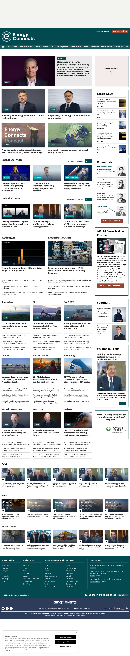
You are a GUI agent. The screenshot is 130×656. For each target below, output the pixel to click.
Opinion (37, 47)
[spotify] (107, 595)
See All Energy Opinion (74, 161)
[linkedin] (97, 595)
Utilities (4, 581)
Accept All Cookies (66, 637)
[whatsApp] (114, 595)
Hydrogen (5, 571)
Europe (25, 576)
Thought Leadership (50, 576)
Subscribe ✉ (123, 595)
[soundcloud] (111, 595)
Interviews (47, 573)
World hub (26, 565)
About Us (69, 565)
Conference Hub (106, 47)
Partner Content (76, 47)
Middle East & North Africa (31, 579)
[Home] (3, 47)
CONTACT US (87, 608)
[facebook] (86, 595)
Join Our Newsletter (120, 31)
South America (27, 584)
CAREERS (48, 608)
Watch (4, 464)
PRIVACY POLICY (56, 608)
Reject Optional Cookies (65, 642)
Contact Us (69, 579)
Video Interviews (49, 581)
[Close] (76, 632)
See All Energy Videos (75, 199)
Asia (24, 571)
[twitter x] (93, 595)
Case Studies (70, 573)
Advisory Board (71, 568)
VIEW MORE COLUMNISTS (111, 220)
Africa (25, 568)
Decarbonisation (7, 565)
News (8, 47)
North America (27, 581)
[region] (40, 642)
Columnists (104, 162)
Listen (4, 495)
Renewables (5, 576)
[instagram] (90, 595)
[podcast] (104, 595)
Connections (95, 47)
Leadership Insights (26, 47)
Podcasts (47, 579)
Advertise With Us (102, 31)
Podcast (45, 47)
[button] (86, 161)
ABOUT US (42, 608)
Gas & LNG (5, 568)
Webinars (47, 584)
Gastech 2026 (118, 47)
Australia (26, 573)
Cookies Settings (77, 608)
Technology (5, 579)
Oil (2, 573)
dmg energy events (72, 581)
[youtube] (100, 595)
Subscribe (69, 576)
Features (47, 571)
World (15, 47)
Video (52, 47)
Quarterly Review (62, 47)
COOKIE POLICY (66, 608)
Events (86, 47)
